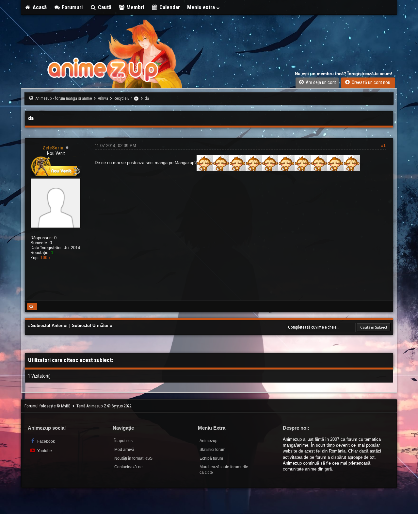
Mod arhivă (124, 449)
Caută (104, 7)
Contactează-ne (128, 467)
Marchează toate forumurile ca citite (224, 470)
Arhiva (103, 98)
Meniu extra (201, 7)
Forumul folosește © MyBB (48, 405)
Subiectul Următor (90, 325)
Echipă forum (211, 458)
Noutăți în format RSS (133, 458)
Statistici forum (212, 449)
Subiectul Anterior (49, 325)
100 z (45, 257)
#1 (383, 145)
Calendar (169, 7)
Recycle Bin (123, 98)
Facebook (45, 441)
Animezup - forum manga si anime (63, 98)
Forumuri (71, 7)
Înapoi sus (123, 440)
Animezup (208, 440)
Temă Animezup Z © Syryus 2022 (104, 405)
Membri (134, 7)
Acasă (39, 7)
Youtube (44, 451)
